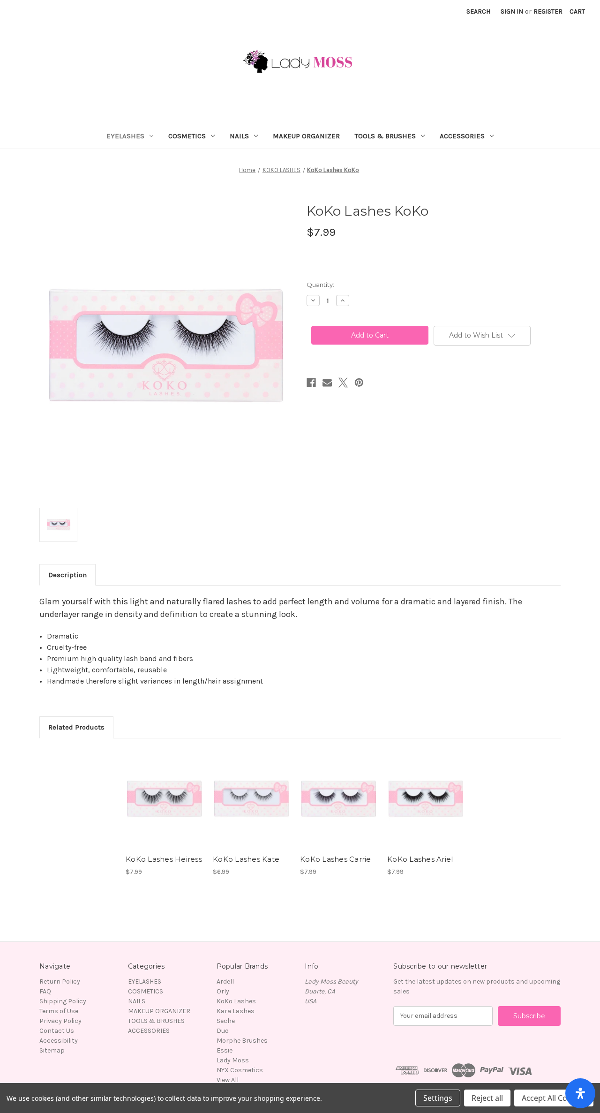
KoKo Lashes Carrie (335, 859)
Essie (224, 1050)
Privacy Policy (60, 1021)
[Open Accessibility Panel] (580, 1093)
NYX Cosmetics (240, 1070)
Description (67, 575)
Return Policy (59, 981)
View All (228, 1080)
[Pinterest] (359, 382)
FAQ (45, 991)
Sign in (512, 11)
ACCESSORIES (462, 136)
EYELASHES (125, 136)
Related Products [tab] (76, 727)
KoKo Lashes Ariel (420, 859)
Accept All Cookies (554, 1098)
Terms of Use (58, 1011)
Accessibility (58, 1041)
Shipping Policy (62, 1001)
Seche (226, 1021)
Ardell (225, 981)
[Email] (327, 382)
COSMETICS (187, 136)
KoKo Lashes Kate (246, 859)
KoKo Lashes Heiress (164, 859)
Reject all (487, 1098)
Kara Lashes (236, 1011)
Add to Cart (164, 807)
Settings (437, 1098)
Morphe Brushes (242, 1041)
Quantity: (320, 284)
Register (547, 11)
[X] (343, 382)
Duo (223, 1031)
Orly (223, 991)
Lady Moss (233, 1060)
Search (478, 11)
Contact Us (56, 1031)
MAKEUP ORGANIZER (306, 136)
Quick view (163, 790)
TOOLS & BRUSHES (385, 136)
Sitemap (52, 1050)
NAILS (239, 136)
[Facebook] (311, 382)
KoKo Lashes (236, 1001)
